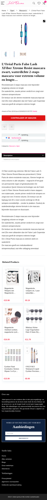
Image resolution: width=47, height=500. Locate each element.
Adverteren (6, 469)
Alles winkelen (7, 459)
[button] (44, 21)
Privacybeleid (6, 478)
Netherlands (16, 138)
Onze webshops (7, 465)
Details (35, 111)
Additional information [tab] (11, 159)
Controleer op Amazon (23, 118)
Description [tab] (8, 155)
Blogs (4, 462)
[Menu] (2, 3)
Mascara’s (23, 10)
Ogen (12, 10)
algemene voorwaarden (10, 482)
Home (4, 10)
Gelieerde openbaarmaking (11, 485)
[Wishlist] (39, 3)
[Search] (34, 3)
